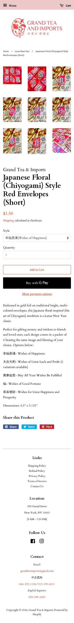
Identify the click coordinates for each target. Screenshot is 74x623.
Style (6, 231)
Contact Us (37, 486)
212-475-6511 (46, 584)
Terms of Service (37, 481)
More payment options (37, 294)
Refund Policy (37, 471)
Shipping (8, 220)
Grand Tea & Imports (41, 610)
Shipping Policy (37, 466)
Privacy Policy (37, 476)
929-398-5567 (37, 597)
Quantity (9, 247)
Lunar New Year (22, 51)
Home (6, 51)
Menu (12, 6)
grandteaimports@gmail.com (37, 571)
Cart (68, 5)
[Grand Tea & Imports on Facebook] (32, 542)
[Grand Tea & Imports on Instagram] (41, 542)
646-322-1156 (27, 584)
